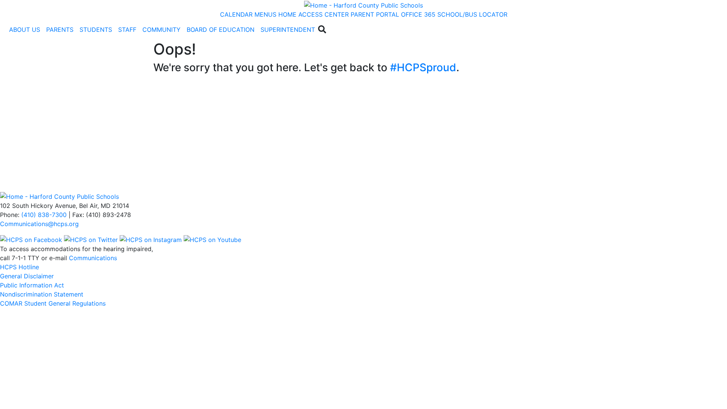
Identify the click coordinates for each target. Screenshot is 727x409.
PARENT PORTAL (375, 14)
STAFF (127, 29)
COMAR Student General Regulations (53, 303)
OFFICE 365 (418, 14)
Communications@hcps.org (39, 224)
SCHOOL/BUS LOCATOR (472, 14)
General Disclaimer (27, 276)
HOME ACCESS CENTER (313, 14)
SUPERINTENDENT (288, 29)
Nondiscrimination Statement (41, 294)
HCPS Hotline (19, 267)
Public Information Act (32, 285)
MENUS (265, 14)
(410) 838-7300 (44, 215)
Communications (93, 258)
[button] (24, 29)
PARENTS (59, 29)
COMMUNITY (161, 29)
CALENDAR (236, 14)
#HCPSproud (423, 67)
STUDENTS (96, 29)
